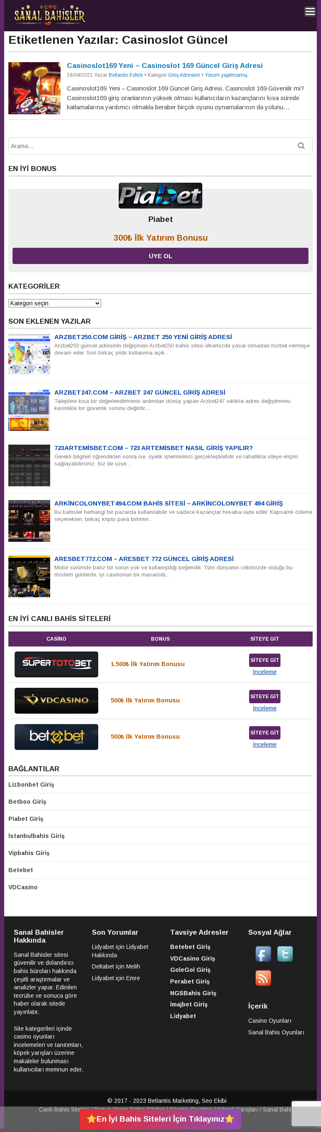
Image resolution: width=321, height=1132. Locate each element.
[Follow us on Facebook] (263, 960)
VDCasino (23, 887)
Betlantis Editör (126, 75)
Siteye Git (264, 660)
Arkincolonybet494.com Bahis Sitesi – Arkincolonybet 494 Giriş (168, 503)
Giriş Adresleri (184, 75)
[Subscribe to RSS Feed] (263, 984)
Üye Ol (160, 255)
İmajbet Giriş (189, 1004)
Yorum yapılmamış (226, 75)
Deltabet (103, 966)
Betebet (20, 870)
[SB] (49, 23)
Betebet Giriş (190, 946)
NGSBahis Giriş (193, 993)
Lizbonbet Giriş (31, 784)
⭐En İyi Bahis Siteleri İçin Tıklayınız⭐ (160, 1118)
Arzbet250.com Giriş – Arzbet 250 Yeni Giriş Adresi (143, 336)
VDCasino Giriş (192, 958)
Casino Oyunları (269, 1020)
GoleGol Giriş (190, 969)
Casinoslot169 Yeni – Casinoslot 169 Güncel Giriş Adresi (165, 66)
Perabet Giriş (190, 981)
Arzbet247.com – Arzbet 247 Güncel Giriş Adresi (139, 392)
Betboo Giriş (27, 801)
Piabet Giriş (25, 818)
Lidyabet (103, 946)
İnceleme (265, 672)
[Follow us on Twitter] (285, 960)
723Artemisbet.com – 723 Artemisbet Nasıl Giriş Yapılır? (153, 447)
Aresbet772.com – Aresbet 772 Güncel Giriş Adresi (144, 558)
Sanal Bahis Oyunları (276, 1032)
